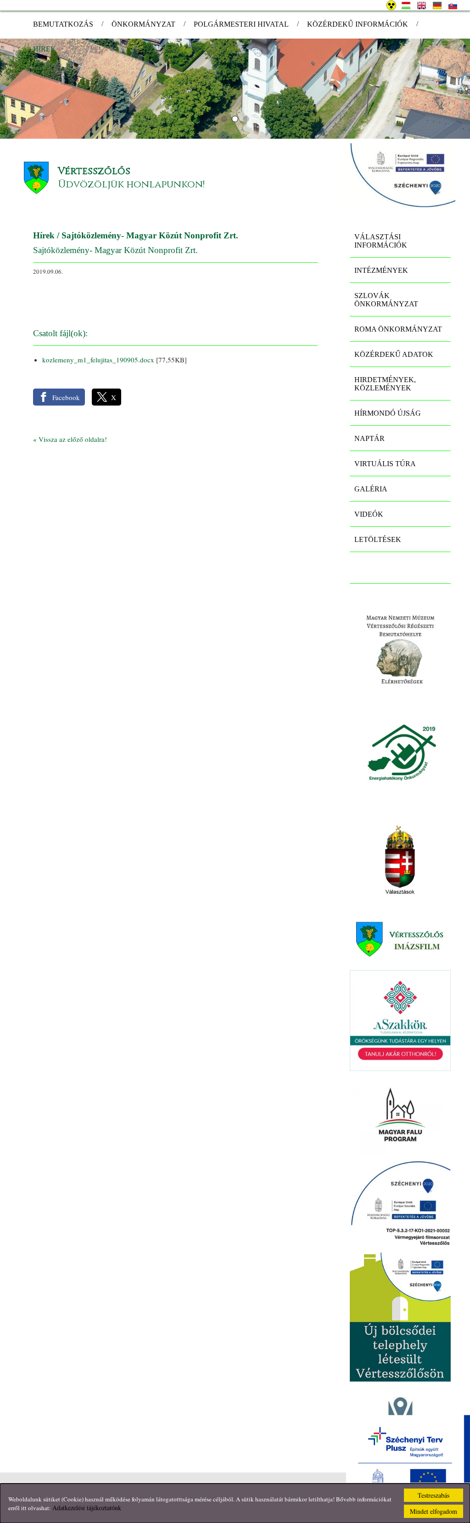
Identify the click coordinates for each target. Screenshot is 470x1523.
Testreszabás (433, 1495)
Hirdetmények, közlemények (385, 384)
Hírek (44, 235)
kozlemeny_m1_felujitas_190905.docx (98, 359)
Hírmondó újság (387, 413)
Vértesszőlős (94, 171)
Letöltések (377, 539)
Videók (368, 514)
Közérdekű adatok (393, 354)
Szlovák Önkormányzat (386, 300)
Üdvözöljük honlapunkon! (131, 184)
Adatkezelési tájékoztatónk (86, 1507)
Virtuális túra (385, 464)
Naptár (369, 438)
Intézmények (381, 270)
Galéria (370, 489)
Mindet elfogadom (433, 1511)
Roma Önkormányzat (398, 329)
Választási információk (380, 241)
